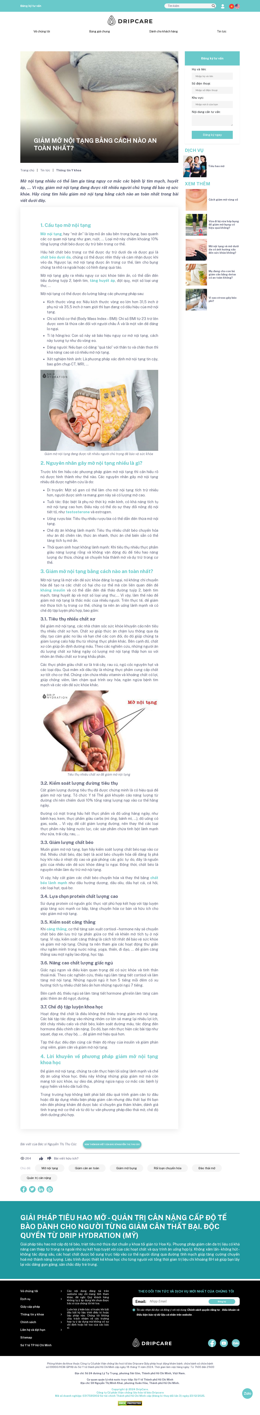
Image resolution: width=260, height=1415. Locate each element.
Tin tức (221, 31)
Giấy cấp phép (30, 1306)
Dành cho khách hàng (163, 31)
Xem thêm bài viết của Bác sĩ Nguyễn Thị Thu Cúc (112, 1144)
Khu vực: (198, 97)
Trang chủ (27, 170)
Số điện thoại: (201, 83)
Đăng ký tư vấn (30, 6)
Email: (140, 1301)
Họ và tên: (199, 69)
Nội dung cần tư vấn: (206, 112)
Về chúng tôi (42, 31)
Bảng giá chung (99, 31)
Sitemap (26, 1337)
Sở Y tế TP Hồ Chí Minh (36, 1345)
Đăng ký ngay (212, 134)
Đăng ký (222, 1301)
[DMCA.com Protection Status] (130, 1403)
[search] (213, 6)
